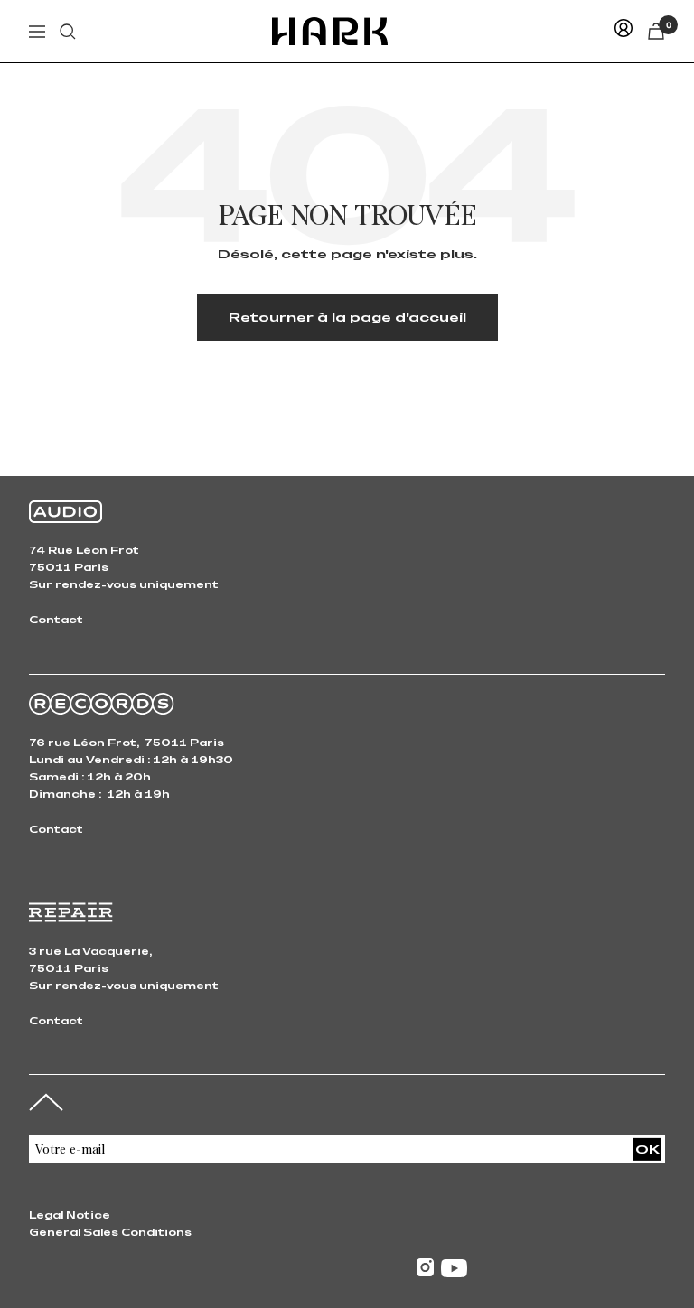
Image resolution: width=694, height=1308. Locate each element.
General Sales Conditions (110, 1232)
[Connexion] (623, 31)
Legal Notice (69, 1214)
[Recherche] (68, 31)
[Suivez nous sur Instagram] (425, 1267)
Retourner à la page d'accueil (347, 316)
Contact (56, 619)
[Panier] (656, 31)
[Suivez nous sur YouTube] (454, 1268)
